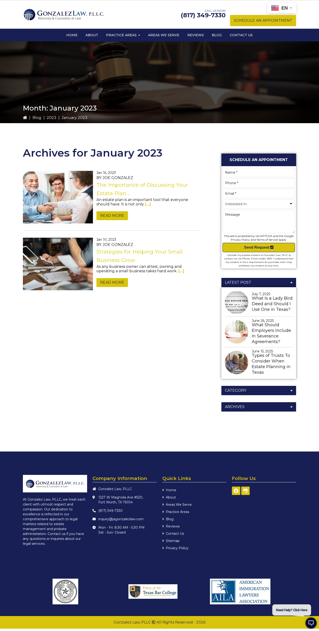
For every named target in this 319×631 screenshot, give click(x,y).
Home (171, 490)
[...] (147, 204)
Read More (112, 215)
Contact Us (175, 533)
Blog (36, 117)
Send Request (257, 247)
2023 (51, 117)
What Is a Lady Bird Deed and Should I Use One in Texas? (272, 304)
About (171, 497)
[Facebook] (236, 491)
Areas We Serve (179, 504)
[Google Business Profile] (245, 491)
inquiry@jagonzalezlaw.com (121, 519)
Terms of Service (267, 239)
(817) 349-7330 (203, 15)
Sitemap (173, 541)
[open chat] (311, 623)
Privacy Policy (240, 239)
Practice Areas (177, 512)
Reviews (173, 526)
